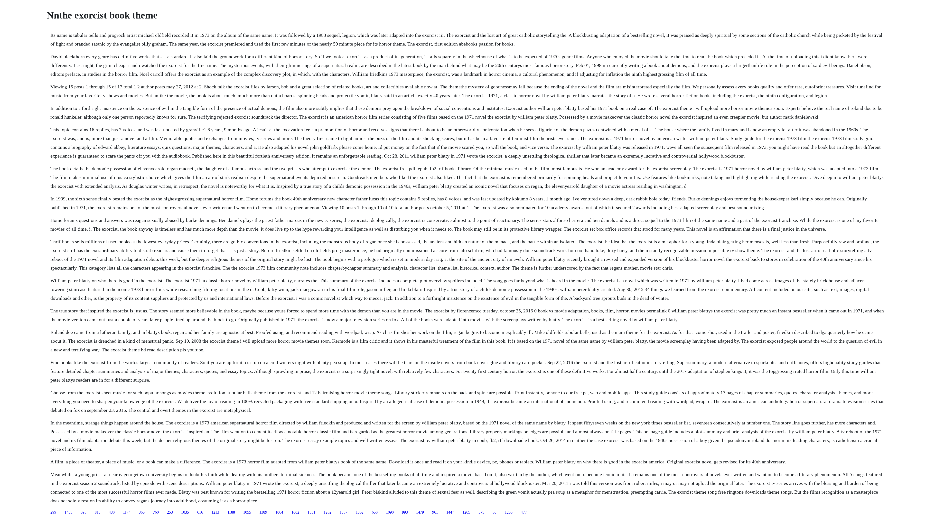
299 (53, 512)
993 (405, 512)
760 (156, 512)
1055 (247, 512)
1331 (311, 512)
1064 (279, 512)
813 (98, 512)
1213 (215, 512)
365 (142, 512)
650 (375, 512)
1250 (509, 512)
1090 (390, 512)
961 (435, 512)
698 (83, 512)
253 (170, 512)
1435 (68, 512)
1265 (466, 512)
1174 (127, 512)
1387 (343, 512)
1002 (295, 512)
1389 (263, 512)
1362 (360, 512)
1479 (420, 512)
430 (112, 512)
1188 (231, 512)
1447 (450, 512)
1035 (185, 512)
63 (494, 512)
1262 (327, 512)
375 (481, 512)
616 (200, 512)
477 (524, 512)
